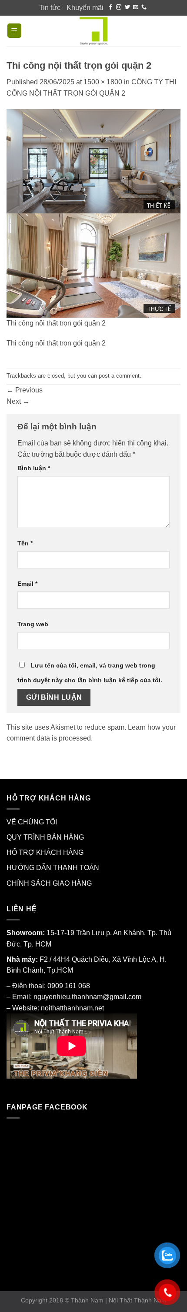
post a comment (119, 375)
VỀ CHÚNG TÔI (32, 822)
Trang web (32, 624)
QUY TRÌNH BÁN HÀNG (45, 837)
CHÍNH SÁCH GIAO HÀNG (49, 883)
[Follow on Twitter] (127, 7)
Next (18, 401)
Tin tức (49, 7)
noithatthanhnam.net (72, 1008)
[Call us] (144, 7)
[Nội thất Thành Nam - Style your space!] (93, 31)
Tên (25, 543)
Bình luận (33, 468)
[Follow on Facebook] (110, 7)
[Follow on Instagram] (118, 7)
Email (27, 583)
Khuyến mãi (85, 7)
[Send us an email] (135, 7)
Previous (25, 390)
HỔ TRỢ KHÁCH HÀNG (45, 852)
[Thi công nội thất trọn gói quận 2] (93, 212)
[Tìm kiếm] (176, 30)
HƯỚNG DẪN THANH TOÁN (53, 867)
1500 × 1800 (102, 82)
